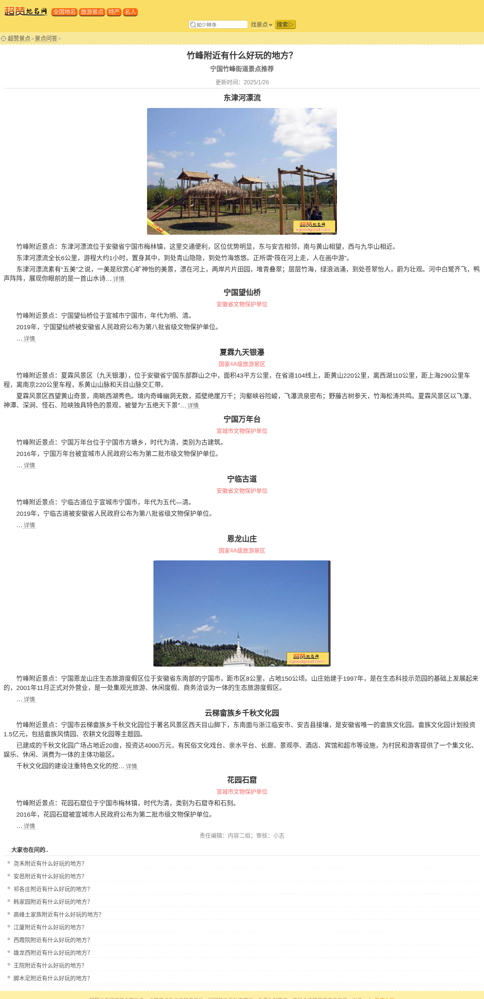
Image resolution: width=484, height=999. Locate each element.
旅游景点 (92, 12)
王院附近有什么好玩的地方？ (50, 966)
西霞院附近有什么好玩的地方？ (53, 940)
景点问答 (46, 38)
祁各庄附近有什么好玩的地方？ (53, 889)
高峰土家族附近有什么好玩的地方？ (58, 915)
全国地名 (64, 12)
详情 (118, 279)
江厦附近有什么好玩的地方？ (50, 927)
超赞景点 (19, 38)
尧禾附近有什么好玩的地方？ (50, 864)
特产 (114, 12)
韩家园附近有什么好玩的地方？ (53, 902)
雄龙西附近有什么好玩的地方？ (53, 953)
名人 (130, 12)
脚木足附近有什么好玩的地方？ (53, 978)
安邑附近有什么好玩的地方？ (50, 876)
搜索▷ (285, 25)
